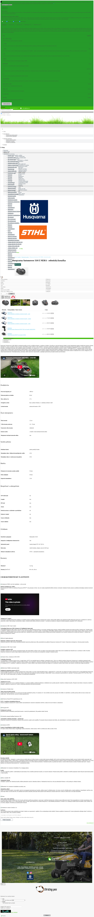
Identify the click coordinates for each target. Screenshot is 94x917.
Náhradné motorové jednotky (14, 211)
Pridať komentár (7, 819)
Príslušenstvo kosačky (12, 199)
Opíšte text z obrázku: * (6, 908)
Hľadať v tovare (5, 113)
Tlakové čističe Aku (12, 170)
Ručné (9, 230)
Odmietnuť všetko (5, 4)
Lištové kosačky (11, 197)
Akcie (37, 868)
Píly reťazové (11, 217)
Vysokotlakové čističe (23, 182)
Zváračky (20, 184)
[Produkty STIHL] (33, 238)
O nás (4, 131)
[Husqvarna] (30, 880)
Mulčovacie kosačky (12, 192)
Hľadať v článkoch (6, 115)
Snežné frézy (21, 178)
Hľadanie (3, 107)
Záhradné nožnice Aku (13, 163)
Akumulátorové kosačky (13, 194)
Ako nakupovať (6, 133)
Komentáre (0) (6, 342)
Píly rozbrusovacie (12, 221)
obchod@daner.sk (71, 864)
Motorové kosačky (12, 188)
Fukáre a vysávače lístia (20, 157)
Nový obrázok (14, 912)
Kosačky (18, 158)
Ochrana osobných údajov (11, 139)
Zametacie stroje (22, 183)
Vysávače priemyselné (23, 181)
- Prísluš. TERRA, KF (13, 247)
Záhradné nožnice (22, 171)
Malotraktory (20, 161)
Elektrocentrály (21, 173)
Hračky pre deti (21, 188)
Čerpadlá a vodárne (18, 155)
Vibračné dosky (21, 179)
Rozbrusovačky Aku (12, 167)
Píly (18, 162)
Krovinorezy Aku (11, 157)
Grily (19, 187)
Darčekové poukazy (22, 189)
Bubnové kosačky (12, 190)
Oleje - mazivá (21, 193)
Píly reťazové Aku (12, 159)
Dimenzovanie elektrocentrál (11, 135)
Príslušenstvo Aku (12, 172)
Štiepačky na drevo (22, 168)
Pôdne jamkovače (22, 163)
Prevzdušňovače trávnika (23, 165)
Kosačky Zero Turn (12, 251)
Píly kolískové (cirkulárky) (13, 222)
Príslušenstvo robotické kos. (14, 201)
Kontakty (5, 144)
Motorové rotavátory (12, 236)
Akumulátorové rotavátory (13, 240)
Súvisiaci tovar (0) (7, 339)
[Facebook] (28, 873)
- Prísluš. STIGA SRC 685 (13, 246)
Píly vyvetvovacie (12, 219)
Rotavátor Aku (11, 169)
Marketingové (23, 21)
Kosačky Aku (11, 155)
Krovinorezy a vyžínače (23, 160)
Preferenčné (10, 21)
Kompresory (21, 176)
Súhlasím (10, 4)
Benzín (20, 192)
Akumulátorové (11, 182)
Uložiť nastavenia (6, 103)
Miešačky (20, 177)
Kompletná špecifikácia (8, 338)
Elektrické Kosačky (12, 186)
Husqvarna (5, 150)
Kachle (20, 175)
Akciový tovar (6, 151)
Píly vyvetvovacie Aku (13, 161)
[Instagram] (31, 873)
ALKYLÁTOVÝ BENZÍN (11, 136)
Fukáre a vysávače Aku (13, 165)
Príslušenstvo (10, 213)
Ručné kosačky (11, 184)
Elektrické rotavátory (12, 238)
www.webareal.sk (90, 822)
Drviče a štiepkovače (19, 156)
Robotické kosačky (12, 195)
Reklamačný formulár (10, 141)
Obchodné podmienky (7, 138)
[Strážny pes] (2, 277)
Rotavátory (20, 167)
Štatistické (16, 21)
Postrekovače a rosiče (22, 166)
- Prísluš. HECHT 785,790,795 (14, 244)
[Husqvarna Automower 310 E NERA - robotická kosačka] (21, 275)
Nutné (4, 21)
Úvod (16, 257)
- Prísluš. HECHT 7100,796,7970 (15, 242)
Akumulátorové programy (9, 153)
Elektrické (10, 174)
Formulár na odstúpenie (10, 142)
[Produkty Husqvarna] (34, 222)
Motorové (10, 176)
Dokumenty (5, 340)
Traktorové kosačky (22, 170)
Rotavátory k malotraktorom (14, 215)
